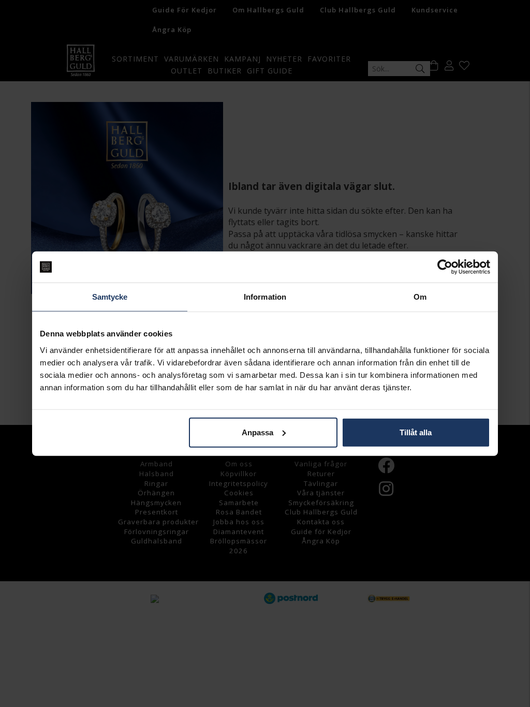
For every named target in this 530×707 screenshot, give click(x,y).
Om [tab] (420, 296)
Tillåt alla (416, 432)
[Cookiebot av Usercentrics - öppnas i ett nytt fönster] (445, 267)
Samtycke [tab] (110, 296)
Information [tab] (265, 296)
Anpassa (257, 432)
